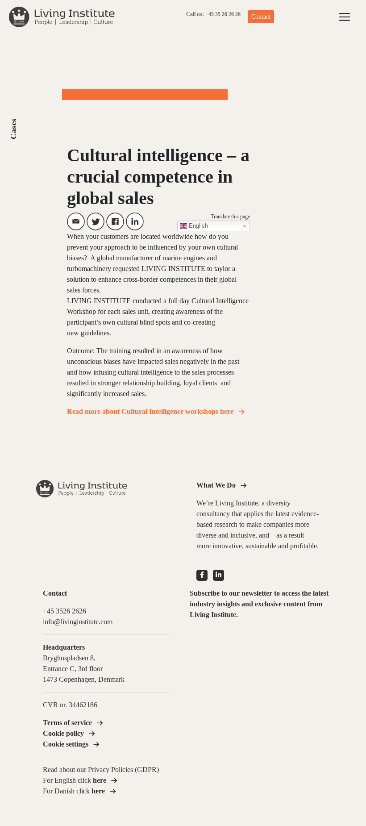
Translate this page (230, 216)
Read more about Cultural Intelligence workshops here (150, 411)
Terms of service (67, 722)
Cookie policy (63, 733)
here (98, 791)
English (197, 225)
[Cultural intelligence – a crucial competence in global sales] (76, 221)
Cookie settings (65, 744)
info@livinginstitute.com (77, 622)
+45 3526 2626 (64, 611)
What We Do (216, 485)
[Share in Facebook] (115, 221)
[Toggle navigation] (344, 17)
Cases (13, 128)
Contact (260, 16)
